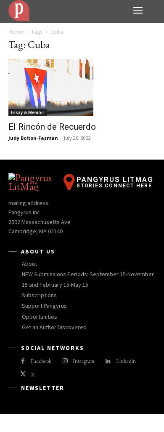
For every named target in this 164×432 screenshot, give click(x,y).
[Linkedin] (108, 361)
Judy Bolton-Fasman (33, 138)
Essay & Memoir (27, 112)
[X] (23, 374)
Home (15, 31)
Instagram (83, 361)
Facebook (41, 361)
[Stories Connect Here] (67, 10)
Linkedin (126, 361)
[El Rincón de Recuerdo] (82, 87)
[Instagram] (65, 361)
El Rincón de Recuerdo (52, 127)
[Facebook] (23, 361)
